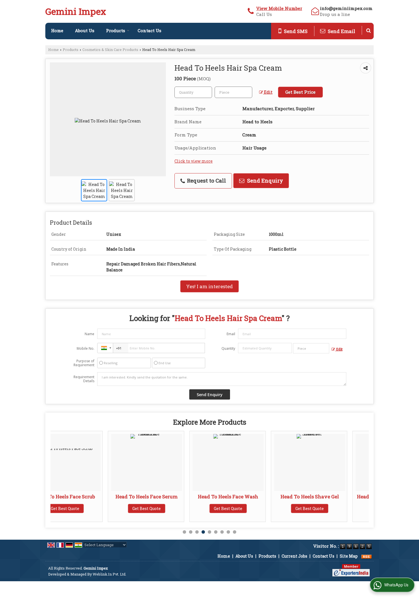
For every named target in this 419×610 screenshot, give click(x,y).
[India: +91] (105, 348)
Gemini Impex (75, 11)
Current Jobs (294, 556)
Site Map (349, 556)
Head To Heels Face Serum (89, 496)
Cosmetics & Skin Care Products (110, 49)
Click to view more (193, 161)
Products (115, 30)
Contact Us (149, 30)
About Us (84, 30)
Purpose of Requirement (84, 363)
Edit (267, 92)
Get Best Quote (89, 508)
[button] (279, 8)
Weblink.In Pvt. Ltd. (109, 574)
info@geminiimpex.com (346, 8)
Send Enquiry (264, 180)
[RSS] (366, 556)
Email (231, 333)
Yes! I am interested (209, 286)
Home (57, 30)
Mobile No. (85, 348)
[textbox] (233, 92)
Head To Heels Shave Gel (252, 496)
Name (89, 333)
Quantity (228, 348)
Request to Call (206, 180)
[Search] (368, 30)
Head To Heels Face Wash (171, 496)
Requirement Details (84, 379)
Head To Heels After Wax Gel (334, 496)
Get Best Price (300, 92)
